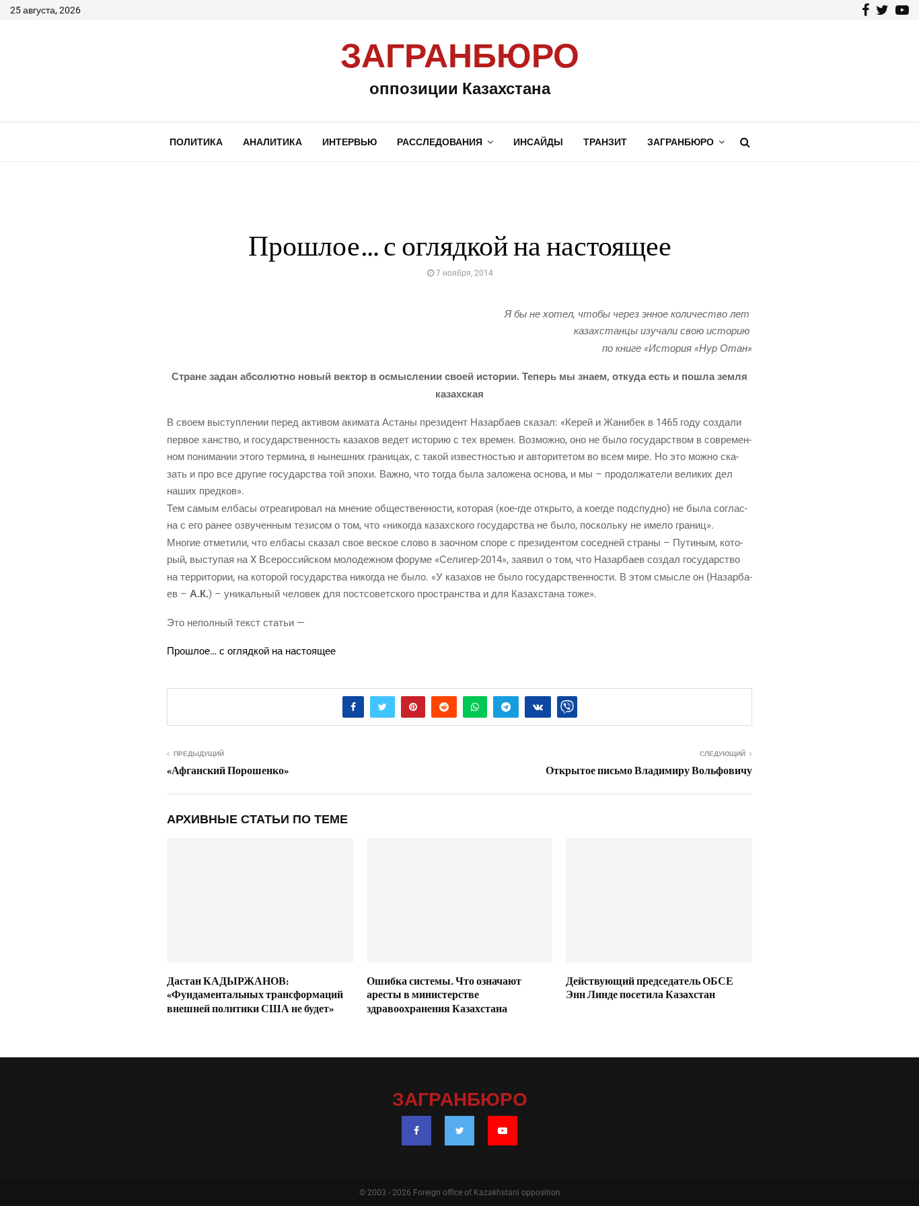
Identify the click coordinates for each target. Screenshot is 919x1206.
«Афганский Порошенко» (228, 770)
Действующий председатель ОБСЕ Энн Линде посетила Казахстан (649, 988)
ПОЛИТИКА (196, 142)
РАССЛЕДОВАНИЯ (439, 142)
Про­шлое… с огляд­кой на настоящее (251, 651)
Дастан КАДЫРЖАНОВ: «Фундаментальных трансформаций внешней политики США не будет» (255, 995)
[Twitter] (459, 1130)
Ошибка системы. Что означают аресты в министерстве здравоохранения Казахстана (444, 995)
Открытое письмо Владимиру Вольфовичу (649, 770)
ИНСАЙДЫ (538, 142)
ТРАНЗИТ (605, 142)
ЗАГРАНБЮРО (459, 57)
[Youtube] (502, 1130)
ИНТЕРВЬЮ (349, 142)
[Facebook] (416, 1130)
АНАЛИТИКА (272, 142)
